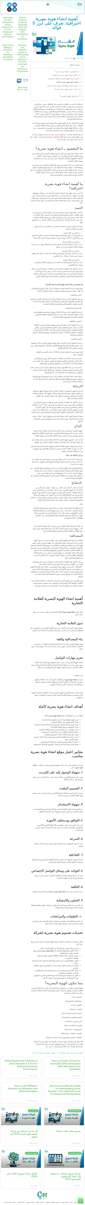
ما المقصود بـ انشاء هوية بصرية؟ (66, 72)
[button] (48, 4)
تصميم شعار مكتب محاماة (22, 88)
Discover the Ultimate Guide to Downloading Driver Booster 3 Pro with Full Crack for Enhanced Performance (22, 58)
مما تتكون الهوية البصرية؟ (69, 96)
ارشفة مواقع (40, 1202)
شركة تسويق (30, 1202)
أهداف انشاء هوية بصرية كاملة (67, 82)
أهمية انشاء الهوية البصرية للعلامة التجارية (63, 79)
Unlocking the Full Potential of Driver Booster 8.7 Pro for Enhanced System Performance (7, 27)
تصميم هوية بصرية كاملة (50, 134)
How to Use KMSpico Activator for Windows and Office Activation (7, 52)
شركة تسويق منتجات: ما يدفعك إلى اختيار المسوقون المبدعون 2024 (65, 1176)
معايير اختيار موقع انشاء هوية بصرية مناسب (62, 86)
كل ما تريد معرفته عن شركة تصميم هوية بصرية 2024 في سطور (24, 1134)
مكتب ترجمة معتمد (67, 1202)
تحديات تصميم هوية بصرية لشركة (66, 89)
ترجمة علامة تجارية (10, 1202)
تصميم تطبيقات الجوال (53, 1202)
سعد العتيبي (21, 1202)
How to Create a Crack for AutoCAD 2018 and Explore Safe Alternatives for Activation (22, 28)
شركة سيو (77, 1202)
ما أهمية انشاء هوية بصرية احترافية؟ (65, 75)
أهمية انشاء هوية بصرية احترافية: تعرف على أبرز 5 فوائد (56, 23)
